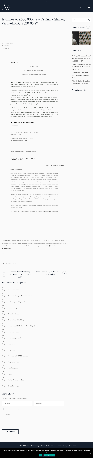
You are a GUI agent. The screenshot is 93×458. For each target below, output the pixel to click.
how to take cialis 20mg (16, 320)
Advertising (35, 446)
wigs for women (13, 350)
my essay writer (13, 290)
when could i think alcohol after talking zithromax (24, 326)
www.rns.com (6, 248)
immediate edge (13, 386)
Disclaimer (72, 446)
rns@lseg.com (50, 246)
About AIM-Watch (23, 446)
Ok (40, 455)
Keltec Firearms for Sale (16, 380)
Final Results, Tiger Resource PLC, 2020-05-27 (48, 273)
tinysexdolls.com (13, 362)
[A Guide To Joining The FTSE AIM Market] (81, 38)
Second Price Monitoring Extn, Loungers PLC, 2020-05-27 (81, 75)
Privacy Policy (62, 446)
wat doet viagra (13, 332)
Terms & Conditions (48, 446)
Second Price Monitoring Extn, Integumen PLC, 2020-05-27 (20, 274)
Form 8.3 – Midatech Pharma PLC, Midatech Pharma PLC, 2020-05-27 (81, 66)
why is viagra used (14, 338)
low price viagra (13, 314)
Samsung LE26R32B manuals (18, 356)
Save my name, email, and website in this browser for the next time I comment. (31, 409)
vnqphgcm (11, 344)
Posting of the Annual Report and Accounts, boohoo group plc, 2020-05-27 (81, 58)
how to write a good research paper (20, 296)
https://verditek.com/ (51, 211)
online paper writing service (17, 302)
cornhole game (13, 368)
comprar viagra (13, 308)
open (10, 374)
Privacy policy (49, 455)
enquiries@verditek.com (19, 140)
